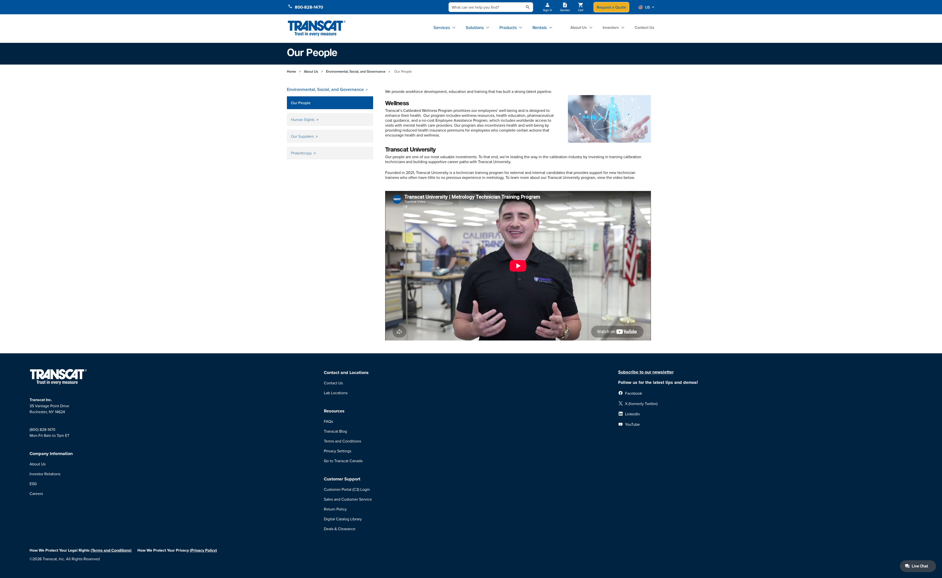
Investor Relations (45, 473)
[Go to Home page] (317, 28)
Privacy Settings (337, 451)
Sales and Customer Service (348, 499)
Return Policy (335, 509)
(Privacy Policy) (203, 550)
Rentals (539, 27)
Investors (611, 27)
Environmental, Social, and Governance (355, 71)
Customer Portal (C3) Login (347, 489)
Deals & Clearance (339, 528)
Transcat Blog (335, 431)
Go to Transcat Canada (343, 460)
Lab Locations (335, 392)
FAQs (328, 421)
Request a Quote (611, 7)
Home (291, 71)
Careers (36, 493)
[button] (646, 7)
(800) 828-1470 (42, 429)
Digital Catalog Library (343, 519)
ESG (33, 483)
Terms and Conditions (342, 441)
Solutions (475, 27)
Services (441, 27)
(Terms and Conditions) (111, 550)
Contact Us (644, 27)
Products (508, 27)
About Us (578, 27)
